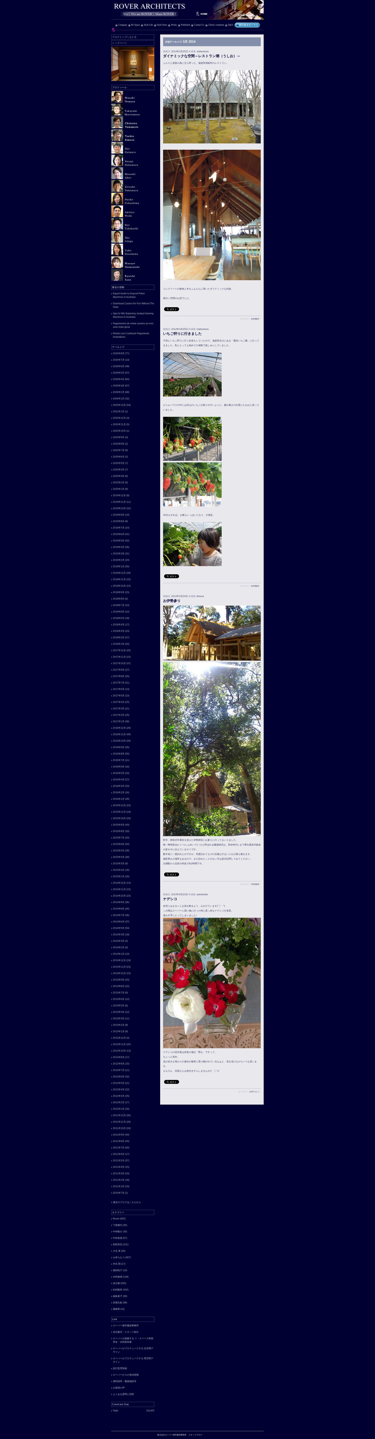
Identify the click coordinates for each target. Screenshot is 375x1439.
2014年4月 (118, 934)
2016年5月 (118, 773)
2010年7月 (118, 1192)
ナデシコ (170, 899)
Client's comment (216, 24)
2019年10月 (119, 508)
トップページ (119, 43)
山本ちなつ (254, 1092)
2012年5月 (118, 1083)
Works (174, 24)
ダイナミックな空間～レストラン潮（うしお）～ (201, 56)
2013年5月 (118, 1005)
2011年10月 (119, 1128)
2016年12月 (119, 728)
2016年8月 (118, 753)
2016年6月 (118, 766)
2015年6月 (118, 844)
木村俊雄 (255, 884)
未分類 (116, 1283)
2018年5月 (118, 618)
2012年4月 (118, 1089)
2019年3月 (118, 553)
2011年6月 (118, 1154)
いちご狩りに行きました (182, 334)
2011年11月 (119, 1121)
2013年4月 (118, 1012)
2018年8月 (118, 598)
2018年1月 (118, 644)
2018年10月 (119, 585)
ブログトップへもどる (124, 37)
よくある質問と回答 (123, 1394)
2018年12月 (119, 573)
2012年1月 (118, 1109)
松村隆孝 (255, 319)
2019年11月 (119, 502)
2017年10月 (119, 663)
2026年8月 (118, 353)
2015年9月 (118, 824)
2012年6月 (118, 1076)
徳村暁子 (117, 1270)
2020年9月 (118, 437)
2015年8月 (118, 831)
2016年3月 (118, 786)
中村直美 (117, 1238)
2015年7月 (118, 837)
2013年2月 (118, 1025)
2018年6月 (118, 611)
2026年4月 (118, 379)
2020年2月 (118, 482)
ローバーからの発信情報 (126, 1374)
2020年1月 (118, 489)
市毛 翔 (117, 1264)
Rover (116, 1218)
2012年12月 (119, 1037)
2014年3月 (118, 941)
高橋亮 (116, 1309)
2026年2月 (118, 392)
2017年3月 (118, 708)
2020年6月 (118, 456)
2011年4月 (118, 1167)
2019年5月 (118, 540)
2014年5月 (118, 928)
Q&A (230, 24)
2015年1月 (118, 876)
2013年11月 (119, 966)
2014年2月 (118, 947)
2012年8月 (118, 1063)
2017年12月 (119, 650)
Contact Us (199, 24)
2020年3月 (118, 476)
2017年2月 (118, 715)
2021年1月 (118, 411)
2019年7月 (118, 527)
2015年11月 (119, 811)
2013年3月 (118, 1018)
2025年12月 (119, 405)
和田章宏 (117, 1244)
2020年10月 (119, 431)
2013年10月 (119, 973)
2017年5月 (118, 695)
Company (122, 24)
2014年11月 (119, 889)
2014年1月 (118, 954)
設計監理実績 (120, 1368)
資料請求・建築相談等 (124, 1381)
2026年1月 (118, 398)
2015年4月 (118, 857)
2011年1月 (118, 1186)
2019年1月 (118, 566)
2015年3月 (118, 863)
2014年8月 (118, 908)
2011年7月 (118, 1147)
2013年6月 (118, 999)
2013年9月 (118, 979)
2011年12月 (119, 1115)
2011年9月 (118, 1134)
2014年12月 (119, 883)
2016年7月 (118, 760)
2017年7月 (118, 682)
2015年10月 (119, 818)
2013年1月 (118, 1031)
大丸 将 (117, 1251)
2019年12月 (119, 495)
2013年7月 (118, 992)
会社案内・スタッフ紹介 (126, 1332)
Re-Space (135, 24)
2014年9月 (118, 902)
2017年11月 (119, 657)
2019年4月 (118, 547)
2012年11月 (119, 1044)
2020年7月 (118, 450)
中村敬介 (117, 1231)
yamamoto (202, 894)
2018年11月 (119, 579)
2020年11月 (119, 424)
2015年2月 (118, 870)
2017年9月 (118, 669)
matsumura (203, 51)
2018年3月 (118, 631)
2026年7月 (118, 359)
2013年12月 (119, 960)
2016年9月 (118, 747)
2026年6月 (118, 366)
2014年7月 (118, 915)
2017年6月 (118, 689)
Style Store (162, 24)
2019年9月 (118, 514)
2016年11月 (119, 734)
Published (185, 24)
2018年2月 (118, 637)
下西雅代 (117, 1225)
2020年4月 (118, 469)
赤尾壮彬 (117, 1302)
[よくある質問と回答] (247, 24)
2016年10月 (119, 740)
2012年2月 (118, 1102)
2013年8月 (118, 986)
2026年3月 (118, 385)
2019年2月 (118, 560)
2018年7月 (118, 605)
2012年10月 (119, 1050)
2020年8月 (118, 443)
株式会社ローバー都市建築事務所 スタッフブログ (187, 10)
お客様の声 (119, 1387)
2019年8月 (118, 521)
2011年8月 (118, 1141)
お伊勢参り (172, 601)
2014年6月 (118, 921)
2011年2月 (118, 1180)
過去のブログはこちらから (127, 1202)
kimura (200, 596)
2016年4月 (118, 779)
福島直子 (117, 1296)
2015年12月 (119, 805)
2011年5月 (118, 1160)
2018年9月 (118, 592)
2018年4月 (118, 624)
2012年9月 (118, 1057)
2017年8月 (118, 676)
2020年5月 (118, 463)
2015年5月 (118, 850)
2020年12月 (119, 418)
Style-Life (148, 24)
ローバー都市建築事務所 (126, 1325)
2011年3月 (118, 1173)
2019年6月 (118, 534)
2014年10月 (119, 895)
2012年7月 (118, 1070)
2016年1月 (118, 799)
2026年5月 (118, 372)
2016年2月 (118, 792)
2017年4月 (118, 702)
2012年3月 (118, 1096)
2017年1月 (118, 721)
